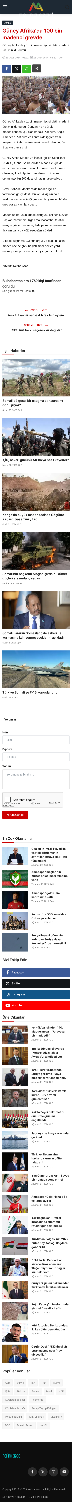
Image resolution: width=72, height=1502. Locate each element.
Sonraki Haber (33, 325)
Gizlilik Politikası (38, 1496)
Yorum (6, 766)
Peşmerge (37, 1399)
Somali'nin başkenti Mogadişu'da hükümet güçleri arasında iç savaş (34, 576)
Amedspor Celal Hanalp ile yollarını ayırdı (49, 1198)
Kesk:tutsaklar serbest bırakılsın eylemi (36, 315)
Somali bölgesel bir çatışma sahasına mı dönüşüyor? (32, 403)
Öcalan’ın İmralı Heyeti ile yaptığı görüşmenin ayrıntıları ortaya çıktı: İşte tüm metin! (49, 854)
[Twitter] (43, 1471)
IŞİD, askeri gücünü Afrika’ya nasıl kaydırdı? (35, 460)
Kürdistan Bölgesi (15, 1399)
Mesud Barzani (13, 1416)
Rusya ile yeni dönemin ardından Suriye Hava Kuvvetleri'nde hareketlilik (49, 939)
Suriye (20, 1382)
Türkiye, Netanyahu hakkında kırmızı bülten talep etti (47, 1158)
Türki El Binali (36, 1416)
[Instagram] (53, 1471)
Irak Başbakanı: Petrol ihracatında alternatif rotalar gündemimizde (46, 1221)
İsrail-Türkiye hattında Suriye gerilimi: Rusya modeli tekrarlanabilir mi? (48, 1073)
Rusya (56, 1382)
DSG (7, 1425)
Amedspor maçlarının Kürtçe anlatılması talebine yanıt (49, 875)
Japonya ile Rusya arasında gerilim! (50, 1135)
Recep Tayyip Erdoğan (44, 1408)
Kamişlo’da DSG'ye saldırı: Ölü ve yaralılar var (49, 916)
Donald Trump (25, 1425)
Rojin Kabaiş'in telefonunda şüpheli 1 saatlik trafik (50, 1306)
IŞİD (7, 1391)
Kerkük (44, 1425)
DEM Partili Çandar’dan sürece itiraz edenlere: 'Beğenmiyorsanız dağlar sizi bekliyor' (48, 1266)
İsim (5, 732)
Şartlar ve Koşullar (13, 1496)
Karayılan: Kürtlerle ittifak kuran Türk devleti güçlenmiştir (48, 1095)
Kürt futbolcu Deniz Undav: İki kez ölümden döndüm (49, 1327)
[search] (67, 7)
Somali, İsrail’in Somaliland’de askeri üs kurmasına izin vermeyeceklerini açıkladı (33, 635)
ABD (7, 1382)
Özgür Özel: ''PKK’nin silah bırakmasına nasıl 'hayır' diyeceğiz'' (49, 1350)
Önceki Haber (38, 310)
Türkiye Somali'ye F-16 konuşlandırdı (30, 692)
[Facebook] (32, 1471)
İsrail (49, 1391)
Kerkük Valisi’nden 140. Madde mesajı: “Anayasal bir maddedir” (48, 1031)
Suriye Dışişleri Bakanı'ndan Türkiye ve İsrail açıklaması (50, 1285)
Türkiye (21, 1391)
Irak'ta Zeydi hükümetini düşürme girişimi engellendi (47, 1116)
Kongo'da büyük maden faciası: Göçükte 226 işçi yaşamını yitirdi (33, 517)
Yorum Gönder (15, 814)
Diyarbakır (56, 1416)
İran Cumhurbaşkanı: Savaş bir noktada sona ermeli (50, 1177)
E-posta (7, 749)
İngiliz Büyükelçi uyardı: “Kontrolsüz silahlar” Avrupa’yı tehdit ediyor (47, 1052)
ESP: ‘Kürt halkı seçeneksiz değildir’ (36, 330)
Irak (44, 1382)
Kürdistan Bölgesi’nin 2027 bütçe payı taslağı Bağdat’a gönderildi (49, 1243)
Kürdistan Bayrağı (15, 1408)
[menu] (5, 7)
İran (33, 1382)
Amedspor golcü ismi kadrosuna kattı (46, 895)
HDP (61, 1391)
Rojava (35, 1391)
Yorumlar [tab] (10, 719)
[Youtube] (64, 1471)
